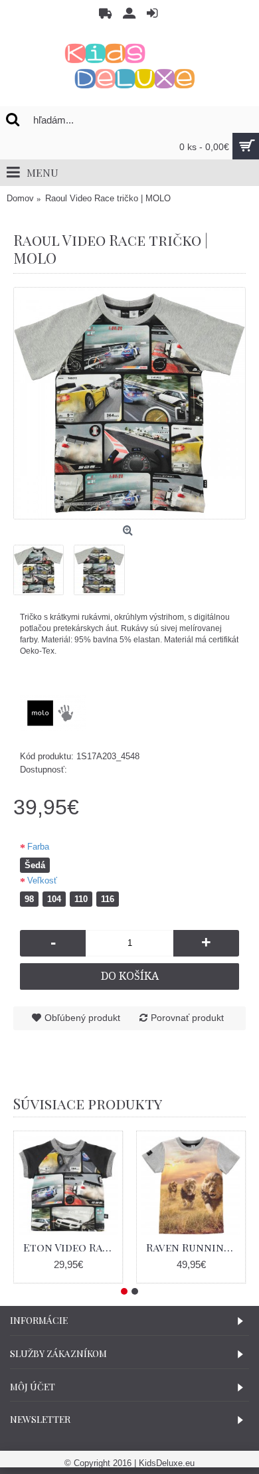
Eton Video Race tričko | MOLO (70, 1247)
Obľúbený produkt (82, 1017)
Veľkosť (42, 880)
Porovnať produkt (187, 1017)
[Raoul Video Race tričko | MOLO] (129, 403)
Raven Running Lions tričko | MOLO (193, 1247)
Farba (38, 847)
